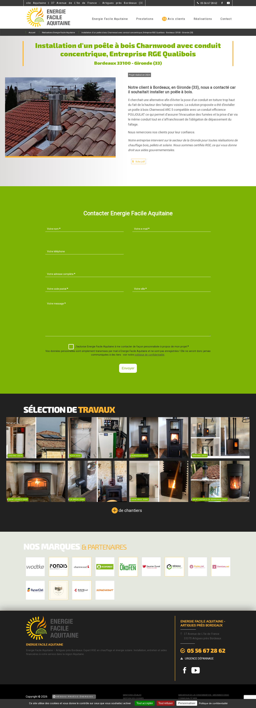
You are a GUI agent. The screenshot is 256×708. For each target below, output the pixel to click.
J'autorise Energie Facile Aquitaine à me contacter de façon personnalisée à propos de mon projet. (132, 346)
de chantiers (130, 510)
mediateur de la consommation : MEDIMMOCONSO (203, 695)
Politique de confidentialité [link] (213, 703)
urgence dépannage (199, 658)
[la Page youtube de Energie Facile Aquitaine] (226, 3)
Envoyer (128, 368)
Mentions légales (132, 695)
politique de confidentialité (149, 354)
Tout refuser (165, 703)
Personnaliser (186, 703)
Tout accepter (144, 703)
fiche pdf (140, 161)
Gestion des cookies (133, 698)
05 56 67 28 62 (206, 650)
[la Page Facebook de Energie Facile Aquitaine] (220, 3)
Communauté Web (187, 698)
